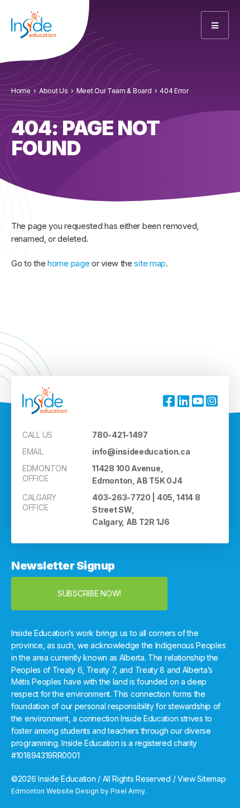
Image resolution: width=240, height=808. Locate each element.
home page (68, 263)
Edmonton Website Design (55, 791)
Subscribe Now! (89, 593)
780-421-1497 (119, 434)
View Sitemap (201, 778)
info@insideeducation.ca (141, 451)
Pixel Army (128, 791)
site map (150, 263)
